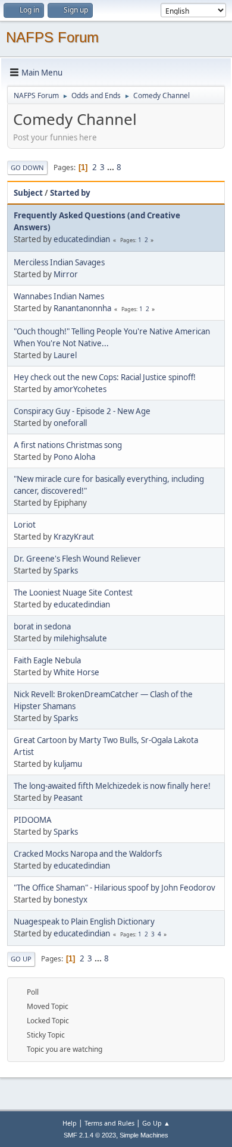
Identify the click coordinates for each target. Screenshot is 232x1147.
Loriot (25, 524)
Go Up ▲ (156, 1122)
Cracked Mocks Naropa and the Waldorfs (88, 853)
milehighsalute (80, 638)
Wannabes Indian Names (59, 296)
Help (69, 1122)
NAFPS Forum (52, 37)
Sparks (66, 570)
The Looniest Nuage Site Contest (73, 592)
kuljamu (68, 764)
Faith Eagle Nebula (47, 660)
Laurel (65, 355)
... (111, 167)
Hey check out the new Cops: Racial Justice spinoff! (105, 377)
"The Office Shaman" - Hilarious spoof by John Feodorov (114, 887)
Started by (70, 192)
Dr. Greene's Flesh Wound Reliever (77, 558)
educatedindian (82, 239)
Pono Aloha (74, 457)
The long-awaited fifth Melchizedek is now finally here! (112, 786)
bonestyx (70, 899)
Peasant (68, 797)
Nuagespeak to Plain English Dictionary (84, 921)
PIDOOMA (33, 819)
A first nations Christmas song (68, 445)
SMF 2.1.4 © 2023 (90, 1135)
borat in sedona (42, 626)
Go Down (27, 167)
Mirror (66, 274)
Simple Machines (144, 1135)
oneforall (70, 423)
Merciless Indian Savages (59, 262)
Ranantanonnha (82, 308)
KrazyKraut (74, 536)
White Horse (76, 672)
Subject (28, 192)
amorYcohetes (80, 389)
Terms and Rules (109, 1122)
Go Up (21, 958)
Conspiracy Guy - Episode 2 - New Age (82, 411)
